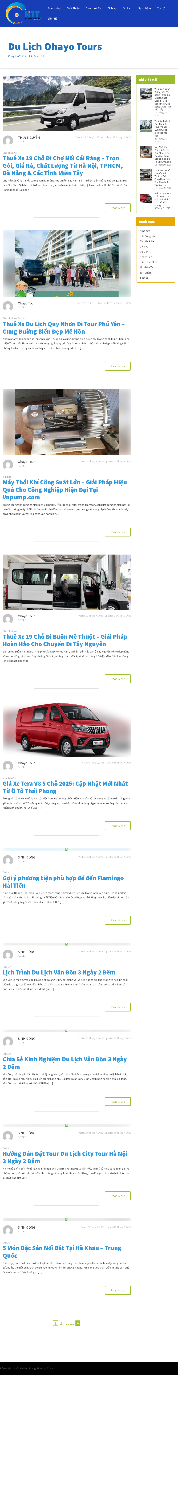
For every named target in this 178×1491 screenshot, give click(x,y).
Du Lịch (127, 8)
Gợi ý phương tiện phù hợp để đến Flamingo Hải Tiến (63, 881)
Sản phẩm (144, 8)
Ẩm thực (145, 231)
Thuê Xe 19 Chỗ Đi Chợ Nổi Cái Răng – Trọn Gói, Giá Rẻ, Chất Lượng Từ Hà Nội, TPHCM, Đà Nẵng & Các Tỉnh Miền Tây (63, 165)
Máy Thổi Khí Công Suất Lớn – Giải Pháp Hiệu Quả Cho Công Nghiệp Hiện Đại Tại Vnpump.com (65, 489)
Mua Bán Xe (9, 778)
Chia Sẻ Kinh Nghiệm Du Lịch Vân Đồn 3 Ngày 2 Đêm (65, 1063)
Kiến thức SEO (148, 262)
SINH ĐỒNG (26, 857)
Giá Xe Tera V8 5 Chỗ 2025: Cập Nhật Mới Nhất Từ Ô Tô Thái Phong (65, 787)
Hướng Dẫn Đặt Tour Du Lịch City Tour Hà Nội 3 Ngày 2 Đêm (65, 1157)
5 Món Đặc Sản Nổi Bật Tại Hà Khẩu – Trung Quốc (62, 1251)
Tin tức (161, 8)
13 (72, 1323)
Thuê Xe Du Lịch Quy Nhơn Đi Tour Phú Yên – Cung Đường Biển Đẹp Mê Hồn (64, 327)
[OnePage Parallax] (23, 13)
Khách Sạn (146, 257)
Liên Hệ (53, 18)
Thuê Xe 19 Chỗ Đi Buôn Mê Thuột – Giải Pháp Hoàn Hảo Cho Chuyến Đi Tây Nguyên (65, 640)
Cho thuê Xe (93, 8)
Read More (118, 208)
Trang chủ (54, 8)
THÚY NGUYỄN (29, 137)
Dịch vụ (112, 8)
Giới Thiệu (73, 8)
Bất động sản (148, 236)
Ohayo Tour (26, 303)
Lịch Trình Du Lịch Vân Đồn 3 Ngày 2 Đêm (59, 972)
